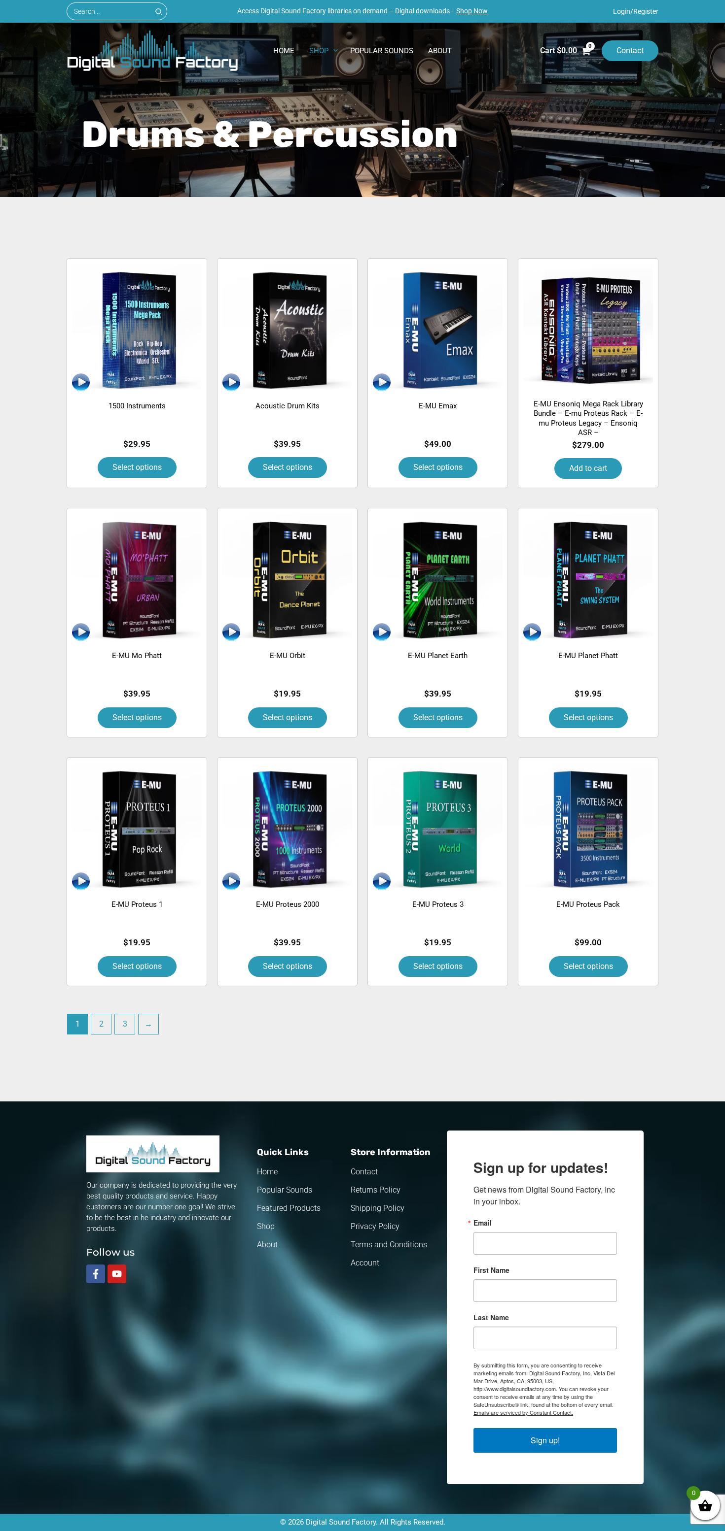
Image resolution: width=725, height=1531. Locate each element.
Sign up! (545, 1440)
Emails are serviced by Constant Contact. (523, 1412)
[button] (331, 50)
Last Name (491, 1317)
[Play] (81, 382)
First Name (491, 1269)
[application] (82, 383)
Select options (137, 467)
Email (482, 1222)
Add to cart (588, 468)
